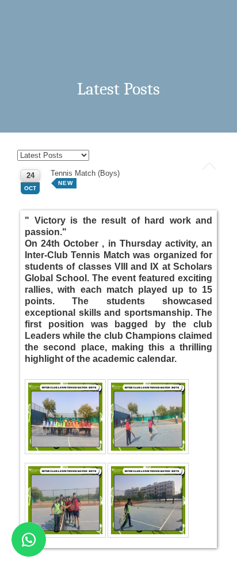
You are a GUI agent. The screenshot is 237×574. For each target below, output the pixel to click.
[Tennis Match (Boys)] (66, 417)
